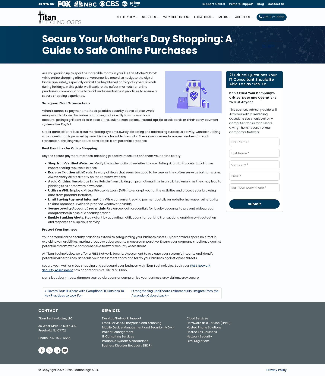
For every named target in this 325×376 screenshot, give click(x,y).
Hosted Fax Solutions (202, 332)
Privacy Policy (276, 370)
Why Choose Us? (176, 17)
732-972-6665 (273, 17)
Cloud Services (197, 318)
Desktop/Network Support (121, 318)
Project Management (118, 332)
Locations (203, 17)
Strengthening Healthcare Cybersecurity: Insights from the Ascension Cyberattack (175, 293)
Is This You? (126, 17)
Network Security (199, 336)
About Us (243, 17)
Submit (254, 204)
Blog (260, 4)
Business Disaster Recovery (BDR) (127, 345)
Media (223, 17)
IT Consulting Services (118, 336)
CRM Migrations (198, 341)
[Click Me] (42, 350)
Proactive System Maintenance (125, 341)
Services (149, 17)
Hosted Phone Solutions (204, 327)
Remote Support (241, 4)
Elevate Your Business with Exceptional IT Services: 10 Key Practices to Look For (84, 293)
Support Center (214, 4)
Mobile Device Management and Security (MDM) (138, 327)
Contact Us (276, 4)
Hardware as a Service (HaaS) (209, 323)
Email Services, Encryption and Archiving (131, 323)
